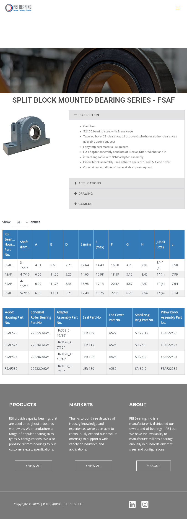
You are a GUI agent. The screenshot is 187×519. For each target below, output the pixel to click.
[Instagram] (145, 504)
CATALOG (85, 204)
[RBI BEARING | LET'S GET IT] (18, 8)
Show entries (21, 222)
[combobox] (21, 222)
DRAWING (85, 193)
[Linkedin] (132, 504)
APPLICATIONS (89, 183)
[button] (126, 115)
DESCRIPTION (88, 115)
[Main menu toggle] (178, 8)
